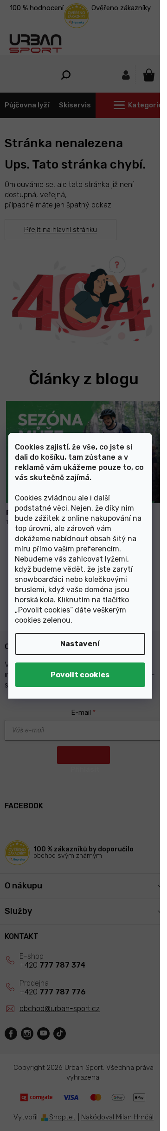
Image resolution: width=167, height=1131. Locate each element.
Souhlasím (80, 674)
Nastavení (80, 643)
